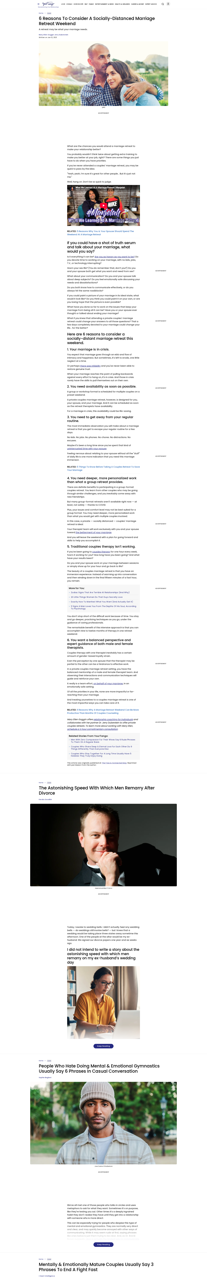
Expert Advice (151, 4)
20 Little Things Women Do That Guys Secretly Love (97, 597)
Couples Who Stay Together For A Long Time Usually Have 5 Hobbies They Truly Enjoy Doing (101, 754)
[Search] (162, 3)
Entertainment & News (104, 4)
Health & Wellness (122, 4)
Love (63, 4)
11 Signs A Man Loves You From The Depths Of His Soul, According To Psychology (103, 607)
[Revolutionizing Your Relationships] (48, 4)
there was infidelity (90, 365)
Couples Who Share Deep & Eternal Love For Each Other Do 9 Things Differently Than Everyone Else (101, 747)
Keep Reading (103, 1046)
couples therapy (101, 551)
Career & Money (137, 4)
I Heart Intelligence (47, 1276)
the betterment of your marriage (93, 532)
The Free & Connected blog (114, 763)
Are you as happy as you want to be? (115, 256)
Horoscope (78, 4)
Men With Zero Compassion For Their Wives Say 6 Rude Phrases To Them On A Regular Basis (103, 741)
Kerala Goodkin (45, 799)
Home (41, 13)
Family (91, 4)
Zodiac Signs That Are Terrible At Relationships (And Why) (100, 592)
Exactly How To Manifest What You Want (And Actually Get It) (102, 602)
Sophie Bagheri (45, 1077)
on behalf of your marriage (108, 683)
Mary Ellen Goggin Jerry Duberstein (53, 35)
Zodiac (69, 4)
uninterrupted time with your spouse (87, 448)
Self (86, 4)
